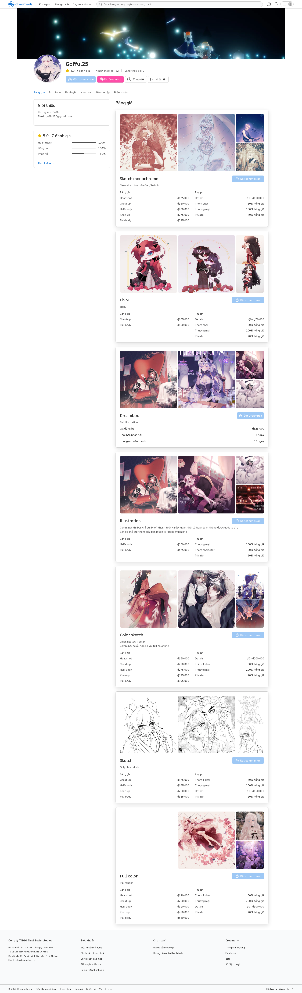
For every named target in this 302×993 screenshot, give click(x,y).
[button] (148, 142)
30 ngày (259, 441)
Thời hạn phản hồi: (131, 435)
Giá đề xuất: (127, 428)
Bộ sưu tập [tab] (103, 92)
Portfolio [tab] (55, 92)
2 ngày (260, 435)
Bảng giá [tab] (39, 92)
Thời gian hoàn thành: (133, 441)
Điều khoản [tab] (121, 92)
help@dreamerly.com (25, 960)
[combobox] (181, 4)
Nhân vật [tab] (86, 92)
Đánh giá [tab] (70, 92)
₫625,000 (258, 428)
